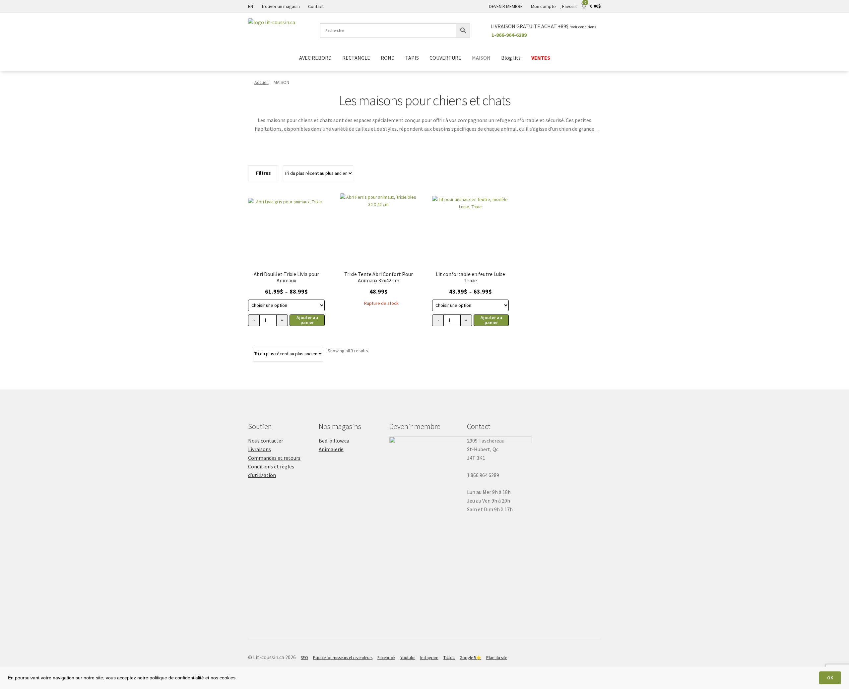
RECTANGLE (356, 57)
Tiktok (449, 657)
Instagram (429, 657)
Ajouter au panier (307, 319)
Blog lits (511, 57)
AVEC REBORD (315, 57)
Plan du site (496, 657)
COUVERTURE (445, 57)
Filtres (263, 173)
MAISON (481, 57)
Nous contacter (265, 440)
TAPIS (412, 57)
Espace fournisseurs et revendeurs (342, 657)
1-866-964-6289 (509, 35)
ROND (388, 57)
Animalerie (331, 449)
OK (830, 678)
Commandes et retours (274, 457)
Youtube (407, 657)
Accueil (261, 82)
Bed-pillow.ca (334, 440)
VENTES (540, 57)
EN (250, 6)
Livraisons (259, 449)
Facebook (386, 657)
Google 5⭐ (470, 657)
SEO (304, 657)
